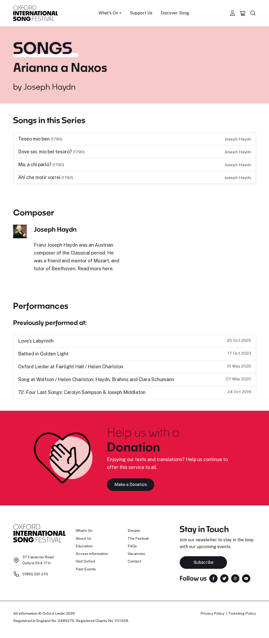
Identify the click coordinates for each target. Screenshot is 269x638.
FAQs (132, 546)
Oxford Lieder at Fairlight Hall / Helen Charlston (70, 366)
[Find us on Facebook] (213, 578)
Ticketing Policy (242, 613)
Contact (134, 561)
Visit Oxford (85, 561)
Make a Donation (131, 484)
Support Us (141, 12)
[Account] (232, 13)
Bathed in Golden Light (43, 353)
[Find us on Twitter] (224, 578)
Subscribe (203, 562)
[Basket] (243, 13)
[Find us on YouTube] (246, 578)
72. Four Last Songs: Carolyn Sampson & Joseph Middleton (82, 392)
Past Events (86, 569)
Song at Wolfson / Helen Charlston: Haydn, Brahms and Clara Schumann (96, 379)
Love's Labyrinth (36, 341)
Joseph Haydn (49, 86)
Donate (134, 530)
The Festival (138, 538)
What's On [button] (108, 12)
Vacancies (136, 554)
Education (84, 546)
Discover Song (175, 12)
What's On (84, 530)
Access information (92, 554)
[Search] (253, 13)
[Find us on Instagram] (235, 578)
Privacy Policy (212, 613)
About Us (83, 538)
